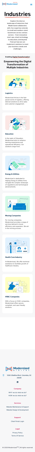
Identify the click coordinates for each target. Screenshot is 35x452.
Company (17, 389)
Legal (17, 429)
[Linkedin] (17, 382)
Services (17, 403)
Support (17, 417)
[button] (31, 4)
